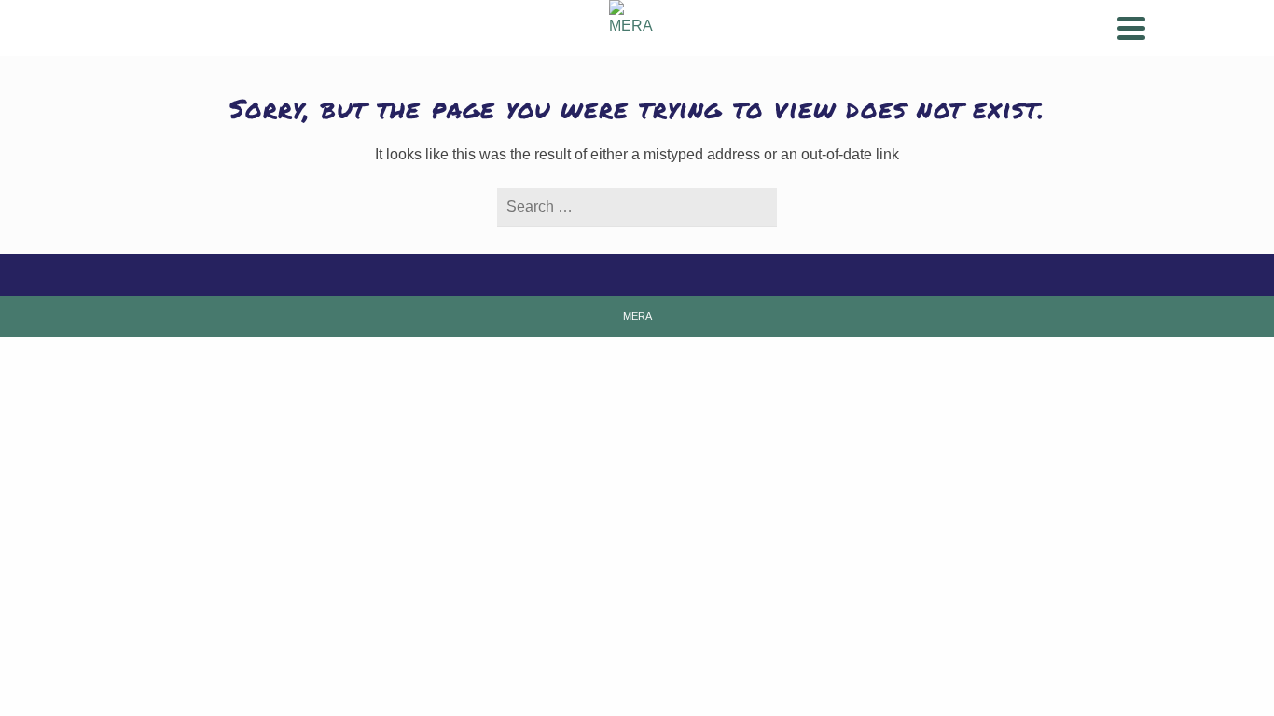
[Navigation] (1131, 28)
